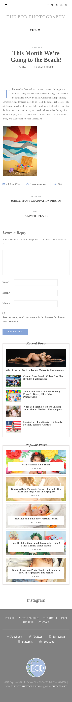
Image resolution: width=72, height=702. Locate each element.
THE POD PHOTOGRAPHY (25, 686)
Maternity (36, 495)
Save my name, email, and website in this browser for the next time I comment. (34, 319)
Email (6, 293)
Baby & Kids (36, 522)
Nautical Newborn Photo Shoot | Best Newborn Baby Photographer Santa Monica (36, 571)
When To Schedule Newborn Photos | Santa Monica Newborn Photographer (42, 408)
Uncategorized (44, 67)
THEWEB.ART (59, 686)
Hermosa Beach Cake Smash (36, 464)
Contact (44, 622)
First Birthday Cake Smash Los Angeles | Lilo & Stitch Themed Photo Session (36, 544)
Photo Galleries (29, 618)
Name (6, 282)
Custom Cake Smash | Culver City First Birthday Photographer (43, 377)
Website (6, 303)
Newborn (36, 576)
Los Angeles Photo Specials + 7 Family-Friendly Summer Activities (43, 423)
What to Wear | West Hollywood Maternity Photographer (35, 370)
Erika (23, 67)
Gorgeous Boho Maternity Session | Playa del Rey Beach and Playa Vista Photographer (36, 490)
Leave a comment (38, 184)
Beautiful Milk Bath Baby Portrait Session (36, 518)
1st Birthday (36, 468)
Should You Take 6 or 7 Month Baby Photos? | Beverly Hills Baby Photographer (41, 394)
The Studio (50, 618)
